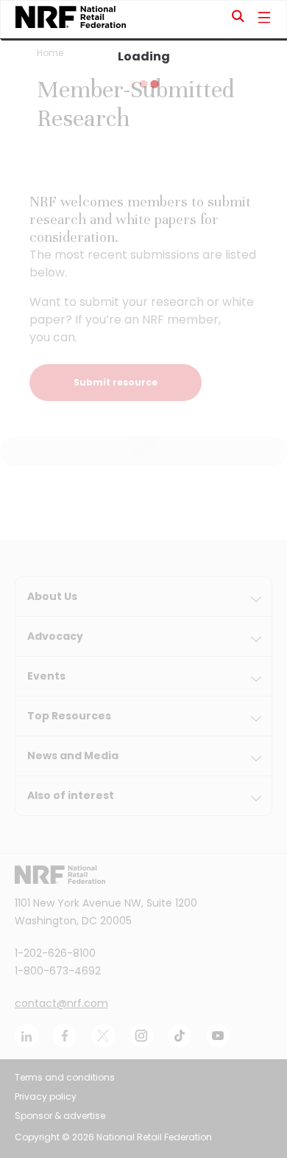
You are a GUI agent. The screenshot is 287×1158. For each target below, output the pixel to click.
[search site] (238, 19)
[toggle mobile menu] (264, 19)
